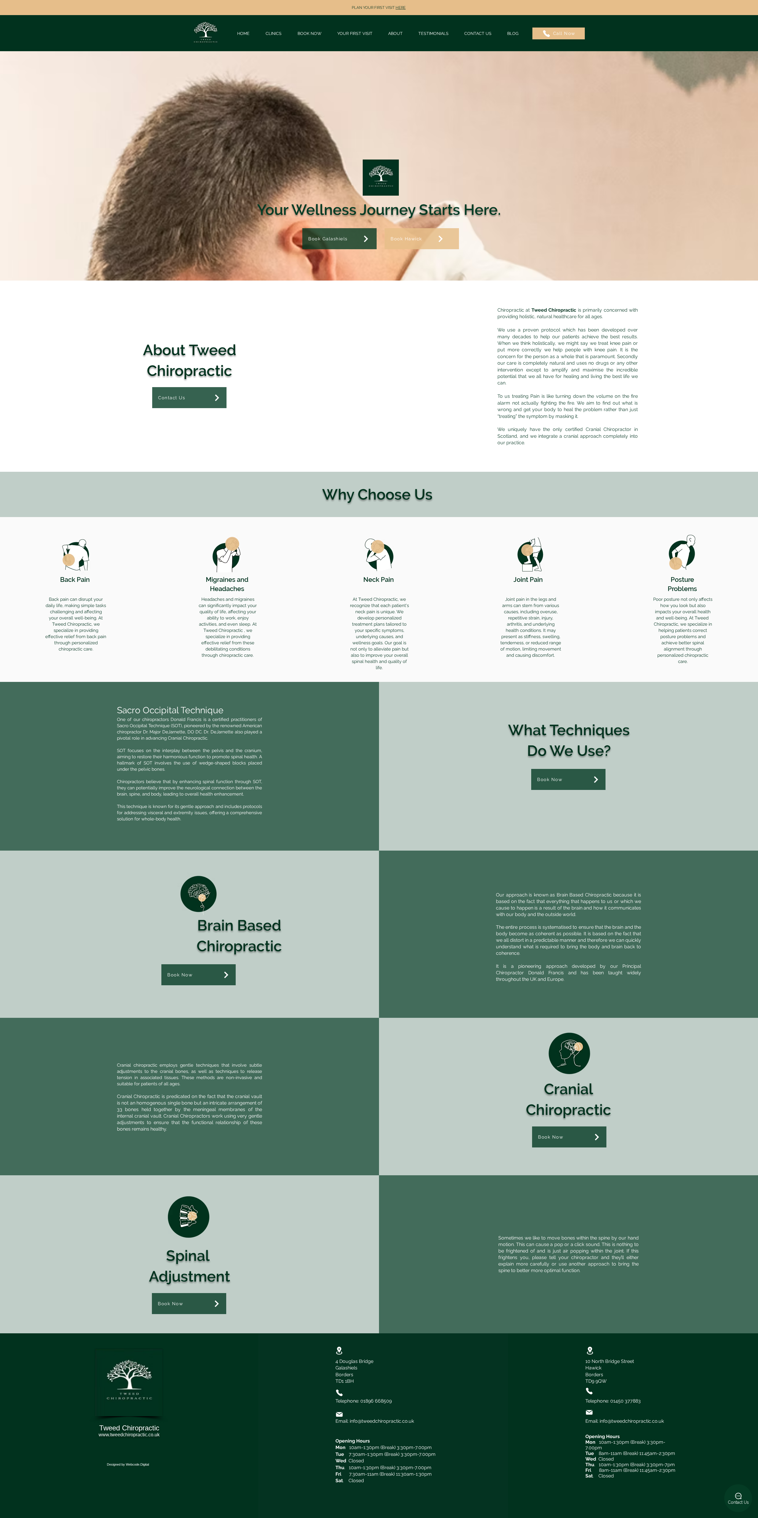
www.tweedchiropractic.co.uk (129, 1434)
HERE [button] (401, 7)
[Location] (339, 1350)
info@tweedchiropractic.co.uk (382, 1421)
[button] (309, 33)
